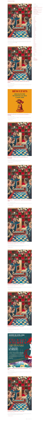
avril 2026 (34, 19)
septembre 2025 (35, 21)
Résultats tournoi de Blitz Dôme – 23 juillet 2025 (16, 242)
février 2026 (35, 20)
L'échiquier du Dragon (11, 1)
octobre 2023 (35, 35)
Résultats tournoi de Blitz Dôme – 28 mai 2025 (16, 326)
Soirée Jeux (34, 55)
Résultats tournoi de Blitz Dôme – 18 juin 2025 (16, 284)
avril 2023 (34, 36)
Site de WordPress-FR (35, 60)
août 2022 (34, 38)
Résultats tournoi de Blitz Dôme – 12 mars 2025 (16, 411)
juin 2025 (34, 23)
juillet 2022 (34, 39)
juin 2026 (34, 17)
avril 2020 (34, 42)
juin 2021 (34, 40)
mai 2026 (34, 18)
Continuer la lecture (10, 162)
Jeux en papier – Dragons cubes (36, 14)
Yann (8, 83)
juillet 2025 (34, 22)
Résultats (13, 83)
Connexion (34, 58)
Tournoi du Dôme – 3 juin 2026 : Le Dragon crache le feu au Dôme (19, 38)
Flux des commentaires (36, 59)
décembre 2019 (35, 43)
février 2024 (35, 34)
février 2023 (35, 37)
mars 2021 (34, 41)
